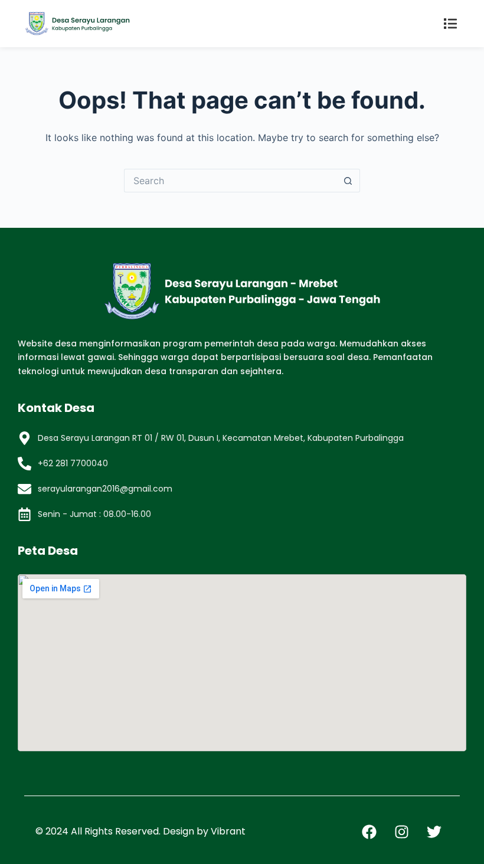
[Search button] (348, 180)
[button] (450, 24)
